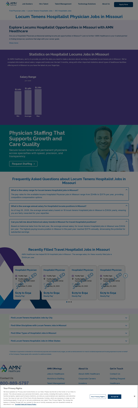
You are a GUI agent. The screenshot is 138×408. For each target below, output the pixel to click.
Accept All (114, 396)
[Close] (134, 396)
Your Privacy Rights (98, 396)
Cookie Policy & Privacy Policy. (25, 404)
